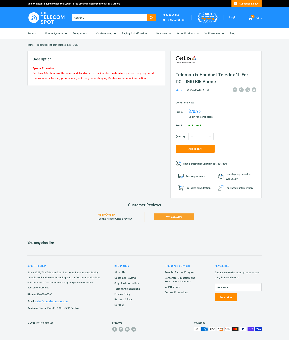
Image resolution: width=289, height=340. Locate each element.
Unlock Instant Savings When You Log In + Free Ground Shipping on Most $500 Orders (73, 3)
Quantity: (181, 136)
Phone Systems (54, 33)
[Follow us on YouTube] (127, 329)
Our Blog (119, 304)
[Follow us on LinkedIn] (133, 329)
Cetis (179, 89)
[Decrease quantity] (192, 136)
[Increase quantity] (209, 136)
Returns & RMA (123, 299)
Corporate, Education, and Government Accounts (180, 279)
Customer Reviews (125, 277)
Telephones (80, 33)
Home (30, 44)
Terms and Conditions (127, 288)
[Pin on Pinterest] (241, 89)
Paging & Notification (134, 33)
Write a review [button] (173, 216)
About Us (119, 272)
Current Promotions (176, 292)
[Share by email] (254, 89)
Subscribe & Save (249, 3)
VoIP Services (212, 33)
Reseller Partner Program (179, 272)
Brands (31, 33)
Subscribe (226, 297)
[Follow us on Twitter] (121, 329)
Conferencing (104, 33)
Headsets (162, 33)
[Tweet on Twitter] (247, 89)
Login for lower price (200, 116)
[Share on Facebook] (235, 89)
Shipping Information (126, 283)
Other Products (186, 33)
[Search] (151, 17)
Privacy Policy (122, 293)
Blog (232, 33)
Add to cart (195, 148)
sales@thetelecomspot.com (51, 301)
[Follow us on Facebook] (114, 329)
